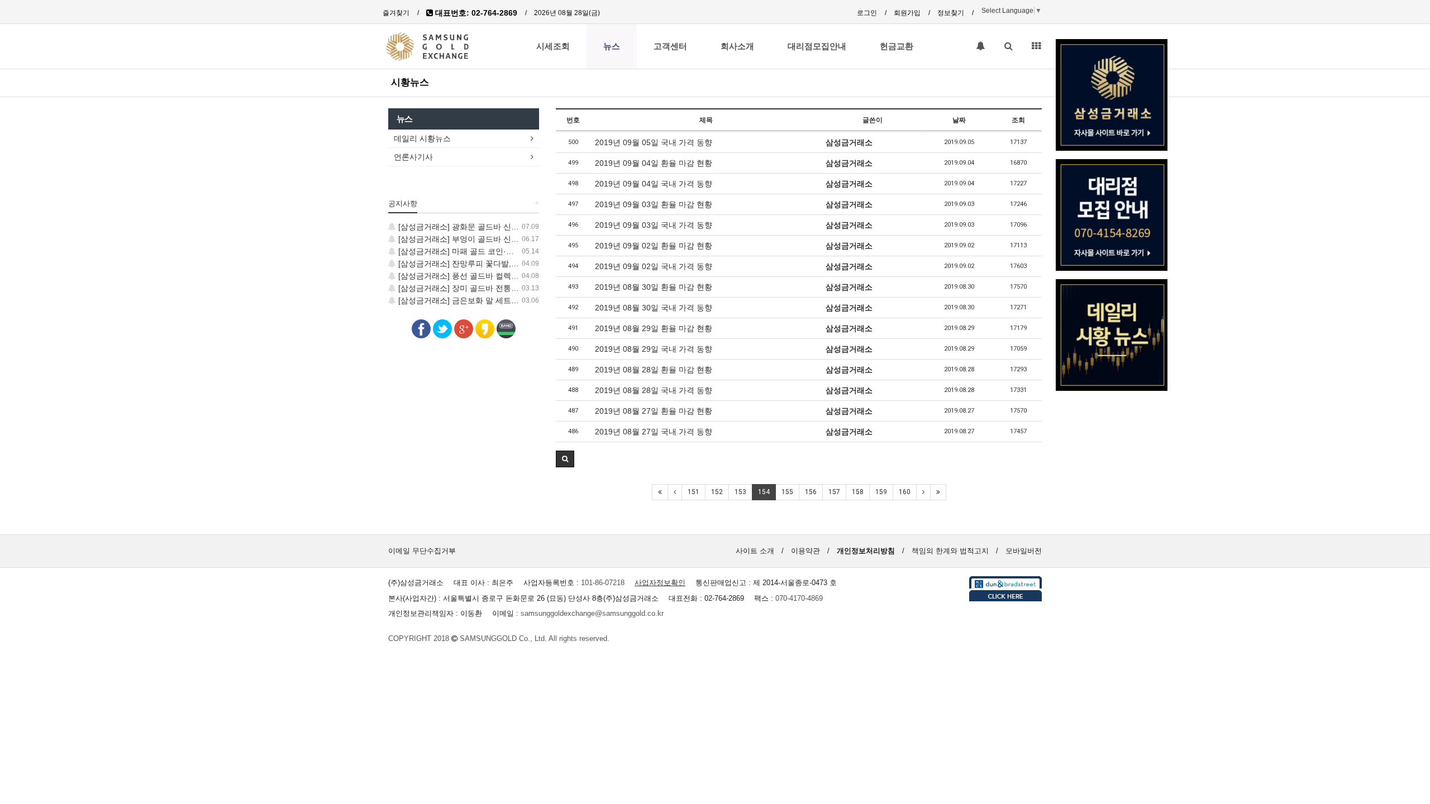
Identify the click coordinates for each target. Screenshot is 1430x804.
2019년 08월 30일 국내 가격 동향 (653, 307)
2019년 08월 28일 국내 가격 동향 (653, 390)
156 (811, 492)
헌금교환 (896, 46)
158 (858, 492)
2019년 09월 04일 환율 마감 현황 (653, 163)
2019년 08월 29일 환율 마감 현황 (653, 328)
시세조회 (553, 46)
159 (881, 492)
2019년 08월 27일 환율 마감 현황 (653, 410)
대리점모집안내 (817, 46)
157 (834, 492)
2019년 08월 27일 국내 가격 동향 (653, 431)
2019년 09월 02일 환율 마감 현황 (653, 245)
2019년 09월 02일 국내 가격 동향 (653, 266)
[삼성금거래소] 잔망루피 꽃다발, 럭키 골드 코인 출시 (489, 263)
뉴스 (611, 46)
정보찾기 (950, 13)
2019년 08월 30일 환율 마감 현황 (653, 287)
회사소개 (737, 46)
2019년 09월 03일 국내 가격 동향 (653, 225)
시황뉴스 (410, 82)
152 (717, 492)
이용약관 (805, 551)
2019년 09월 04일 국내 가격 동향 (653, 183)
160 (905, 492)
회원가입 (907, 13)
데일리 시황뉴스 (422, 138)
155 (787, 492)
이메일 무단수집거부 (422, 551)
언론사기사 (413, 156)
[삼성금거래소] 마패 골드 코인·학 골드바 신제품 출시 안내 (498, 251)
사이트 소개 (755, 551)
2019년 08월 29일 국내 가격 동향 (653, 348)
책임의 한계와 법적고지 (950, 551)
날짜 (959, 120)
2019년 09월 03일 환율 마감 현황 (653, 204)
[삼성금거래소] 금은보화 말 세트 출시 (462, 300)
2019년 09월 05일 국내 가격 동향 (653, 142)
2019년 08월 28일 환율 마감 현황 (653, 369)
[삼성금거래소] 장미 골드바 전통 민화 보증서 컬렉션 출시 (497, 288)
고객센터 (670, 46)
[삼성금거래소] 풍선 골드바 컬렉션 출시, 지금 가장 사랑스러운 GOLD (518, 275)
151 (693, 492)
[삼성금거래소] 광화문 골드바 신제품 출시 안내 (479, 226)
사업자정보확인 (660, 582)
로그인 (867, 13)
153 (740, 492)
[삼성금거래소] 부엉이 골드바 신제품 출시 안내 (479, 238)
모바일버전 (1023, 551)
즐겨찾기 (396, 13)
